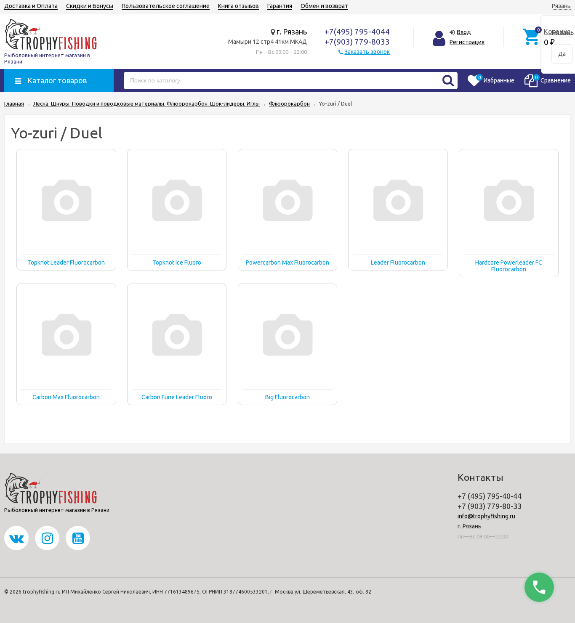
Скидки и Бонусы (89, 6)
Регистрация (467, 42)
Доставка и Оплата (31, 6)
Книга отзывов (238, 6)
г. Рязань (292, 31)
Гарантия (279, 6)
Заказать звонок (367, 51)
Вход (464, 32)
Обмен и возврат (324, 6)
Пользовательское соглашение (166, 6)
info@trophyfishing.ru (486, 516)
